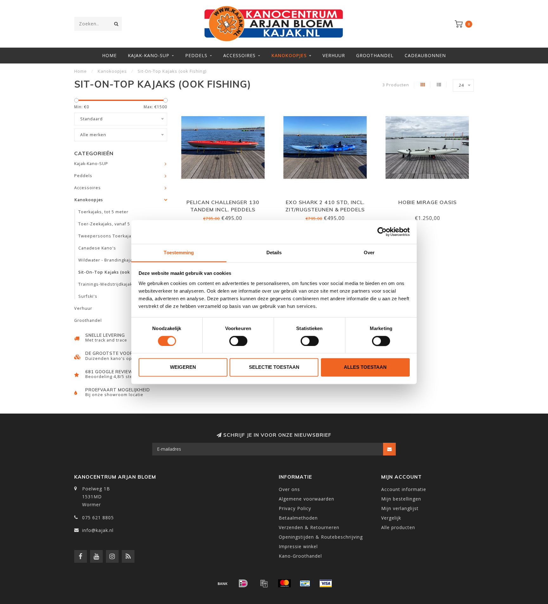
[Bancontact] (305, 583)
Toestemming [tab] (179, 252)
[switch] (238, 341)
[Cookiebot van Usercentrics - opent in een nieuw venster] (382, 231)
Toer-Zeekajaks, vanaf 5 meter (111, 224)
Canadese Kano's (97, 248)
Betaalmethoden (298, 518)
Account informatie (403, 489)
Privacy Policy (295, 508)
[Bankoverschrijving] (223, 583)
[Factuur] (264, 583)
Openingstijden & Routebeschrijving (321, 537)
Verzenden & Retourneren (309, 527)
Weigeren (183, 367)
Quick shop (225, 200)
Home (109, 55)
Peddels (196, 55)
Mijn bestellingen (401, 499)
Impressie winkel (298, 546)
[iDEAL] (243, 583)
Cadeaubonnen (425, 55)
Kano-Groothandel (300, 556)
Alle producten (398, 527)
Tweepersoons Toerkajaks (107, 236)
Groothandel (375, 55)
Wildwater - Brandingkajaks (107, 260)
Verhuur (334, 55)
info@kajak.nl (98, 530)
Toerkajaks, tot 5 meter (103, 212)
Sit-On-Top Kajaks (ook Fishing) (113, 272)
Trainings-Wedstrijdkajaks (106, 284)
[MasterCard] (284, 583)
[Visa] (326, 583)
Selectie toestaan (274, 367)
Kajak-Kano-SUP (148, 55)
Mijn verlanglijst (400, 508)
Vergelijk (391, 518)
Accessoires (239, 55)
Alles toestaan (365, 367)
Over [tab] (369, 252)
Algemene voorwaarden (306, 499)
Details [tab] (274, 252)
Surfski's (87, 296)
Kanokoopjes (289, 55)
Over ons (289, 489)
